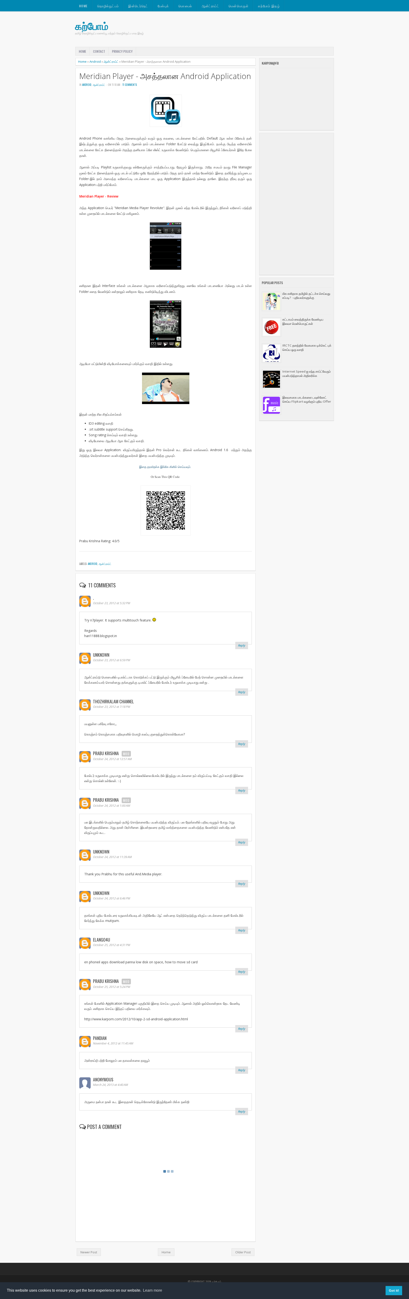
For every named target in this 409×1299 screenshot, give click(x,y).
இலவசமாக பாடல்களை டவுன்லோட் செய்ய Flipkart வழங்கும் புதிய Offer (306, 399)
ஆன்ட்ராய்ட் (210, 5)
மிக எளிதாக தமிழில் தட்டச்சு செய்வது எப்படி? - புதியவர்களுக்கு (306, 295)
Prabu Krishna (106, 753)
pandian (100, 1038)
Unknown (101, 655)
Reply (241, 645)
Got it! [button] (394, 1290)
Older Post (243, 1252)
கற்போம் (91, 26)
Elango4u (101, 940)
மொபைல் (185, 5)
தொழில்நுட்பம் (108, 5)
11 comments (129, 85)
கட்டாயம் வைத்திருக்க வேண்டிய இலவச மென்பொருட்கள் (302, 321)
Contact (99, 51)
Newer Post (88, 1252)
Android (95, 61)
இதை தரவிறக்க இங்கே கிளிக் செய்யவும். (165, 467)
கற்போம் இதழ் (269, 5)
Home (83, 5)
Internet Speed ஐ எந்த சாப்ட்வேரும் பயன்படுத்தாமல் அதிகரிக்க (306, 373)
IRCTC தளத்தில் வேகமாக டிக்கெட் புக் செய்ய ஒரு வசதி (306, 347)
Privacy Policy (122, 51)
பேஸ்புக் (163, 5)
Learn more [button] (152, 1290)
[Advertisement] (296, 204)
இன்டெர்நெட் (138, 5)
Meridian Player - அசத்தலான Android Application (165, 76)
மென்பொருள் (239, 5)
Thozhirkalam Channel (113, 701)
